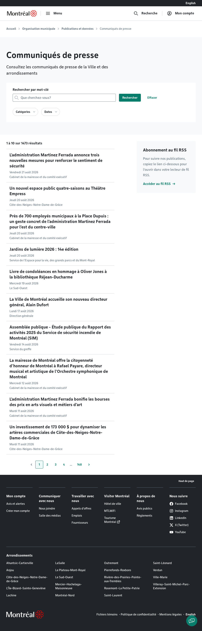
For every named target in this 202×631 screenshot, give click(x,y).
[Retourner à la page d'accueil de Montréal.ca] (21, 13)
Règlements (144, 515)
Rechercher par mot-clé (31, 90)
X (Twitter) (182, 525)
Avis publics (144, 508)
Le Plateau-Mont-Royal (70, 570)
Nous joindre (47, 508)
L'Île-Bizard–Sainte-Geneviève (26, 588)
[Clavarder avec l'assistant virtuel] (191, 620)
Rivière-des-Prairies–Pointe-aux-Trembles (122, 579)
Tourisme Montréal (110, 519)
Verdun (157, 570)
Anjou (10, 570)
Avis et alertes (15, 503)
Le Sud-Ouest (64, 577)
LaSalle (60, 563)
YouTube (180, 532)
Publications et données (78, 28)
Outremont (111, 563)
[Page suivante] (89, 465)
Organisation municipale (38, 28)
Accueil (11, 28)
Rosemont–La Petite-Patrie (122, 588)
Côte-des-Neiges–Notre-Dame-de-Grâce (26, 579)
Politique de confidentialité (138, 614)
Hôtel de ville (112, 503)
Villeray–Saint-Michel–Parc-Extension (171, 586)
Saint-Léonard (162, 563)
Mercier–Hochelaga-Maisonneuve (68, 586)
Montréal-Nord (65, 595)
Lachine (11, 595)
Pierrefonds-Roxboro (117, 570)
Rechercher (129, 97)
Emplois (77, 515)
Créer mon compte (18, 510)
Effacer (152, 97)
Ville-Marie (160, 577)
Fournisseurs (80, 522)
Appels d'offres (81, 508)
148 (81, 465)
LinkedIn (180, 518)
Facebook (181, 503)
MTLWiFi (109, 510)
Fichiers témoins (107, 614)
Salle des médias (50, 515)
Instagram (181, 510)
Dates (48, 111)
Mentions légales (170, 614)
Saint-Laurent (113, 595)
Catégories (23, 111)
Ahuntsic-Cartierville (19, 563)
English (191, 3)
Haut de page (186, 481)
